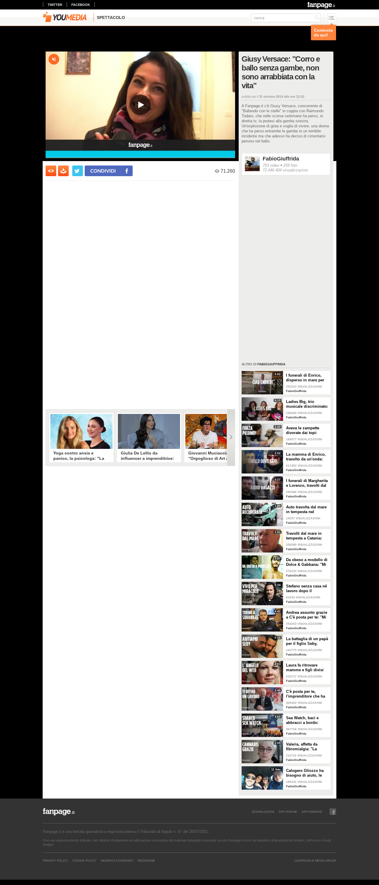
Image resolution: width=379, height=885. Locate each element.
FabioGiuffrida (281, 159)
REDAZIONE (146, 860)
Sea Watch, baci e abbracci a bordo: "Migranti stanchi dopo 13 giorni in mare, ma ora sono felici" (307, 720)
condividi (103, 171)
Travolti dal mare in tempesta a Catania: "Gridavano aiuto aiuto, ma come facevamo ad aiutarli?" (307, 536)
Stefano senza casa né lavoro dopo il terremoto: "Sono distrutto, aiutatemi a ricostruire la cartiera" (306, 588)
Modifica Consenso (117, 860)
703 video (271, 165)
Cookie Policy (85, 860)
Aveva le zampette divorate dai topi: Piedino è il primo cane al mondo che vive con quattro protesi (307, 430)
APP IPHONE (288, 811)
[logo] (321, 5)
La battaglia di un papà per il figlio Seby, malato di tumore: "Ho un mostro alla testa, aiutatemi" (307, 641)
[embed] (51, 171)
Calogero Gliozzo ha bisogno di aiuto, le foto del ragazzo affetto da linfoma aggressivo (307, 773)
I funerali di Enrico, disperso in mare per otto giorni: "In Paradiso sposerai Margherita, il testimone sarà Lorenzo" (305, 378)
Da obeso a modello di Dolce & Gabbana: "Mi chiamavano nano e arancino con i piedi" (306, 562)
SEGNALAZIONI (263, 811)
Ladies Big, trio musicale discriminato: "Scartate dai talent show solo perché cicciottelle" (307, 404)
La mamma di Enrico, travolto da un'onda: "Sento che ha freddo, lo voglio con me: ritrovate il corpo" (306, 457)
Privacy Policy (55, 860)
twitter (55, 5)
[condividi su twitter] (77, 171)
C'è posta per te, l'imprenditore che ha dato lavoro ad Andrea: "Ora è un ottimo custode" (307, 694)
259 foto (290, 165)
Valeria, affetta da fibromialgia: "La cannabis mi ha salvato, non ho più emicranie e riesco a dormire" (304, 746)
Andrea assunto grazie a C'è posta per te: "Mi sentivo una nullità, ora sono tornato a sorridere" (307, 615)
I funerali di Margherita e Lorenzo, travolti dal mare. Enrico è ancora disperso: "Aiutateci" (307, 483)
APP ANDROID (312, 811)
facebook (80, 5)
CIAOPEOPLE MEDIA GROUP (315, 860)
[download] (63, 171)
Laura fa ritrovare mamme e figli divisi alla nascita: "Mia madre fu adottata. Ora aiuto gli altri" (306, 667)
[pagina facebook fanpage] (333, 811)
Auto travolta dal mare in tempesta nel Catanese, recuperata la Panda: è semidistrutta (307, 509)
